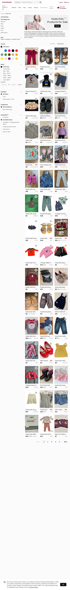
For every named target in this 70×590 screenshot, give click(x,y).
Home (30, 7)
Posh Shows (44, 7)
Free (4, 96)
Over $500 (6, 80)
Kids (24, 7)
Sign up (66, 2)
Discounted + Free (8, 99)
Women (14, 7)
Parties (36, 7)
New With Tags (7, 109)
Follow (57, 26)
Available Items (7, 120)
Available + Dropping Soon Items (11, 123)
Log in (61, 2)
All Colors (6, 46)
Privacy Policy (34, 587)
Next (65, 442)
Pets (2, 30)
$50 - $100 (6, 73)
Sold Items (6, 129)
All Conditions (7, 107)
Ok (63, 584)
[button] (18, 2)
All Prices (6, 67)
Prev (38, 442)
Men (19, 7)
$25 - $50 (6, 71)
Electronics (4, 32)
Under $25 (6, 69)
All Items (5, 94)
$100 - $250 (7, 75)
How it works (51, 7)
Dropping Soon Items (9, 126)
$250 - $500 (7, 77)
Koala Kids (8, 13)
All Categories (5, 19)
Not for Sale (6, 132)
